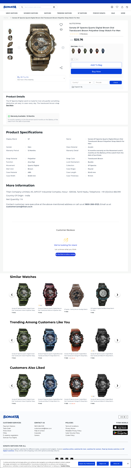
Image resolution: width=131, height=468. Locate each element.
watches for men (80, 449)
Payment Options (9, 426)
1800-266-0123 (39, 426)
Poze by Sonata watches (110, 449)
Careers (36, 435)
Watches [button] (47, 13)
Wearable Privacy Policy (73, 431)
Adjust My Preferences (86, 463)
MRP (72, 40)
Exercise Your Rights (10, 437)
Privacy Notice (70, 428)
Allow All (116, 463)
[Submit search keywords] (22, 7)
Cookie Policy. (65, 466)
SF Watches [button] (82, 13)
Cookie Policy (70, 435)
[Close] (128, 463)
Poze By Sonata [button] (99, 13)
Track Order (7, 428)
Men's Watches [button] (12, 13)
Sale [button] (113, 13)
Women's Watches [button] (31, 13)
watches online (68, 449)
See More (9, 105)
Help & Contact (39, 431)
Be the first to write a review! (65, 254)
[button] (41, 78)
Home (6, 18)
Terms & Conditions (72, 426)
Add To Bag (96, 65)
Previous (19, 47)
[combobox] (38, 7)
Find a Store (7, 431)
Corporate (37, 433)
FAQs (5, 433)
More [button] (123, 13)
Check (115, 82)
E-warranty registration (10, 435)
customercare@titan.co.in (43, 428)
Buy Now (96, 71)
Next (63, 47)
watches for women (94, 449)
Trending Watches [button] (64, 13)
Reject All (103, 463)
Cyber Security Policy (73, 433)
